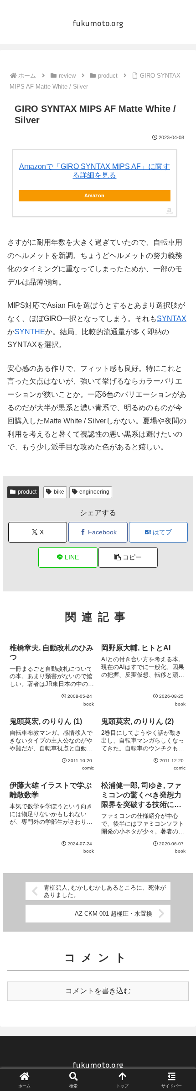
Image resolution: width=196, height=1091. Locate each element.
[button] (127, 557)
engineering (94, 492)
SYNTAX (171, 318)
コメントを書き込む (98, 991)
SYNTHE (30, 332)
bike (59, 492)
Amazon (94, 195)
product (27, 492)
